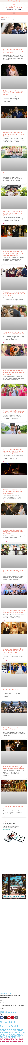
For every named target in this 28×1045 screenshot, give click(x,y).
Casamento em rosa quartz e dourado (13, 173)
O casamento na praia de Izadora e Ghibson (12, 1042)
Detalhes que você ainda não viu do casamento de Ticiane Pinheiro (13, 92)
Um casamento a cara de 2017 (13, 845)
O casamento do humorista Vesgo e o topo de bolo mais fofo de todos (13, 531)
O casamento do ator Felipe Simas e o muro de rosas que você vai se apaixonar (13, 451)
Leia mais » (6, 62)
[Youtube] (14, 1)
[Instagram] (11, 1)
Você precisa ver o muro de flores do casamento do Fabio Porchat (13, 134)
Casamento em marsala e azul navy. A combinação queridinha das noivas (14, 293)
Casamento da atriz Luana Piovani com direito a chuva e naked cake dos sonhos (13, 962)
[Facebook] (8, 1)
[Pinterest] (16, 1)
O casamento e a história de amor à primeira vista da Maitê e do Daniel (13, 372)
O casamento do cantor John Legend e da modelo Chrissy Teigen (13, 571)
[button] (14, 13)
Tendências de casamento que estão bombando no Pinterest (13, 333)
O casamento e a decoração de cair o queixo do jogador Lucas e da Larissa (13, 922)
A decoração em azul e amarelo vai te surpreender (12, 690)
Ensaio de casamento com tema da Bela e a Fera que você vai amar (12, 491)
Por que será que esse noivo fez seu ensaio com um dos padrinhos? (13, 213)
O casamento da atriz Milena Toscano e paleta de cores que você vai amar (13, 50)
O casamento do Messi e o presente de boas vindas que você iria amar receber (13, 253)
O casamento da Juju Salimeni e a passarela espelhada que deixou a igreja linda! (13, 650)
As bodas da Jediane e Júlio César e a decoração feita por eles (13, 1002)
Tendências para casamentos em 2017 (13, 807)
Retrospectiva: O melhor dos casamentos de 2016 (13, 883)
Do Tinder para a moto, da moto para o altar (12, 728)
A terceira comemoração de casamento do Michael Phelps (13, 767)
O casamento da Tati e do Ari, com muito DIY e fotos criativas (14, 412)
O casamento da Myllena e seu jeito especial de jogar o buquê (14, 611)
